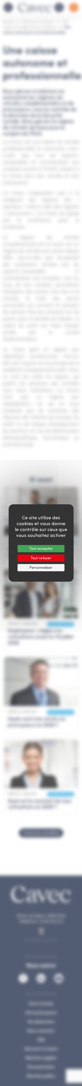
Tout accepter (41, 548)
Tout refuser (41, 558)
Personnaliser (40, 567)
